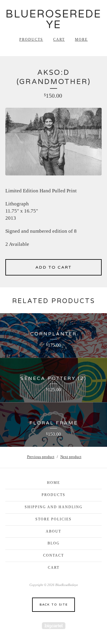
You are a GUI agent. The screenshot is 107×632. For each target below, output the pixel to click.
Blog (54, 543)
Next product (70, 456)
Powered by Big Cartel (53, 625)
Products (31, 39)
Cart (59, 39)
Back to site (54, 604)
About (53, 531)
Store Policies (53, 519)
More (81, 39)
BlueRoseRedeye (53, 19)
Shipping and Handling (54, 507)
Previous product (40, 456)
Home (53, 483)
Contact (53, 555)
